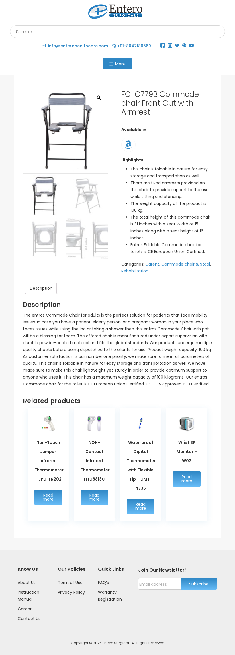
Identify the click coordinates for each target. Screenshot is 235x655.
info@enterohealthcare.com (78, 46)
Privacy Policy (71, 592)
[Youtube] (191, 46)
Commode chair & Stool (185, 264)
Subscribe (199, 584)
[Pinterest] (184, 46)
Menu (120, 64)
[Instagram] (170, 46)
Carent (152, 264)
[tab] (41, 288)
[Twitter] (177, 46)
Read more (48, 497)
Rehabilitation (134, 271)
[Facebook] (162, 46)
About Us (27, 582)
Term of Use (70, 582)
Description (41, 288)
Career (25, 609)
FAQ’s (103, 582)
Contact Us (29, 618)
